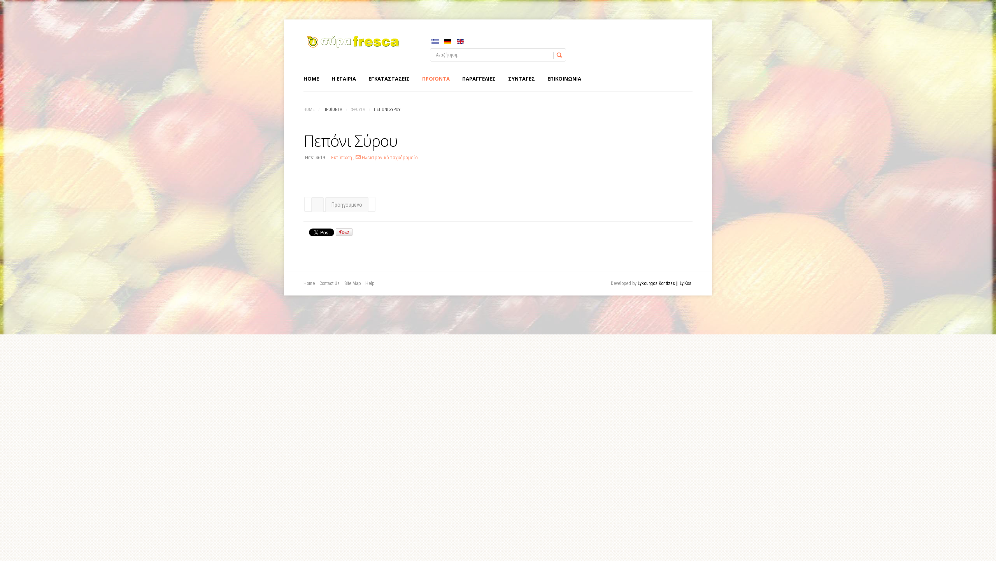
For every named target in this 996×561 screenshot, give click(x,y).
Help (369, 283)
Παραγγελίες (479, 78)
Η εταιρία (343, 78)
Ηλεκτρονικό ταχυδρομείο (389, 157)
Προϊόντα (436, 78)
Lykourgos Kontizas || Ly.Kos (664, 283)
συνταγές (521, 78)
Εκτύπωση (342, 157)
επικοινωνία (564, 78)
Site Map (352, 283)
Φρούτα (358, 109)
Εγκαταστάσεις (389, 78)
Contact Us (329, 283)
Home (311, 78)
